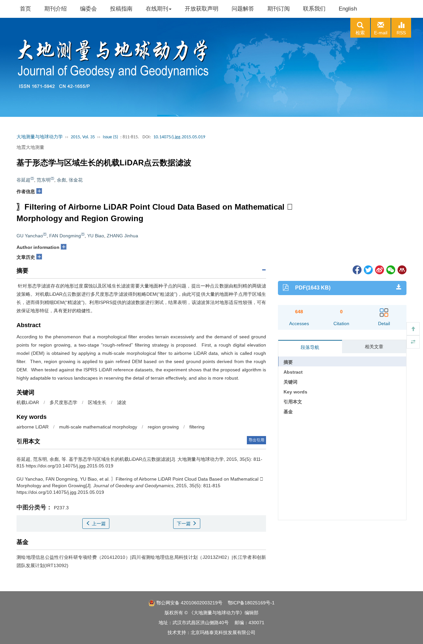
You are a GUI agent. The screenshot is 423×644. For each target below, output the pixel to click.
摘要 (288, 362)
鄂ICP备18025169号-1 (251, 602)
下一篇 (184, 523)
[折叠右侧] (413, 342)
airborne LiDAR (33, 426)
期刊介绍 (55, 9)
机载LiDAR (28, 402)
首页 (25, 9)
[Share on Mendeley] (401, 269)
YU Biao (95, 235)
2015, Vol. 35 (83, 137)
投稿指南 (121, 9)
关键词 (290, 382)
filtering (197, 426)
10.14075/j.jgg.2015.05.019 (179, 137)
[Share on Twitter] (368, 269)
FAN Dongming (65, 235)
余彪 (61, 180)
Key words (295, 391)
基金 (288, 411)
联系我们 (314, 9)
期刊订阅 (278, 9)
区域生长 (97, 402)
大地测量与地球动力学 (40, 137)
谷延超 (23, 180)
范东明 (44, 180)
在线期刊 (157, 9)
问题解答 (243, 9)
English (348, 9)
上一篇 (98, 523)
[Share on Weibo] (379, 269)
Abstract (293, 372)
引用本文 (293, 401)
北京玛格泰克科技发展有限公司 (223, 632)
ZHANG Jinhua (122, 235)
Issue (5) (110, 137)
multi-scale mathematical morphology (98, 426)
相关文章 (374, 346)
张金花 (76, 180)
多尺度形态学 (63, 402)
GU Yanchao (30, 235)
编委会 (88, 9)
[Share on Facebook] (357, 269)
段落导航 (310, 347)
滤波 (121, 402)
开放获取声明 (201, 9)
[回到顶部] (413, 328)
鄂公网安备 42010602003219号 (188, 602)
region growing (163, 426)
